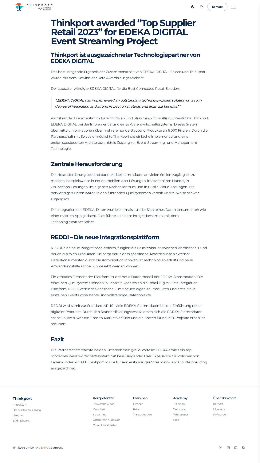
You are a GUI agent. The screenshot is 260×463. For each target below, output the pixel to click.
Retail (136, 409)
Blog (176, 420)
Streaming (99, 414)
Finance (138, 404)
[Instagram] (228, 447)
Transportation (142, 414)
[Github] (236, 447)
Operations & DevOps (106, 420)
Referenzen (220, 414)
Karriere (218, 404)
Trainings (179, 404)
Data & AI (98, 409)
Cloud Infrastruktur (105, 425)
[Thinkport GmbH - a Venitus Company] (33, 7)
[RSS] (243, 447)
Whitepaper (180, 414)
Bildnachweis (21, 420)
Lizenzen (18, 415)
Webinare (179, 409)
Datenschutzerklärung (27, 410)
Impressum (20, 404)
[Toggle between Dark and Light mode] (193, 7)
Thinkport (22, 398)
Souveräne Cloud (103, 404)
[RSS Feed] (202, 7)
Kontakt (217, 7)
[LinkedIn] (220, 447)
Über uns (219, 409)
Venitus (44, 447)
